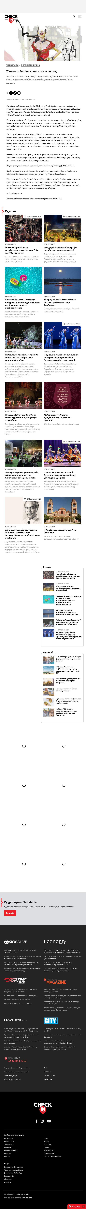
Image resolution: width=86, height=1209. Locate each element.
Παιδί (46, 1138)
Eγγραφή (10, 913)
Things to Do (12, 65)
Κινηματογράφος (11, 1150)
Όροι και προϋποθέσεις (13, 1170)
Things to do (10, 244)
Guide (46, 1147)
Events (7, 1156)
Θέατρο (7, 1153)
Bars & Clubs (9, 1141)
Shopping (47, 1144)
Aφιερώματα (49, 1150)
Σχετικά (10, 211)
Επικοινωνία (9, 1176)
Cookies (7, 1182)
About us (7, 1179)
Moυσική (7, 1147)
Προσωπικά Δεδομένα (13, 1173)
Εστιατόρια (9, 1138)
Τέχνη (46, 1141)
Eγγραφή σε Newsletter (13, 1167)
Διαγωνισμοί (49, 1153)
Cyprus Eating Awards (52, 1156)
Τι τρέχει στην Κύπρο (30, 65)
